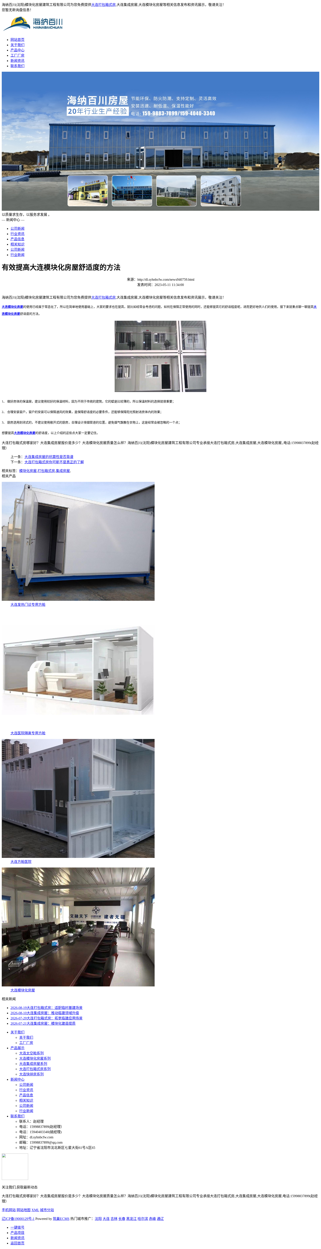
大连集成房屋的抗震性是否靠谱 (48, 457)
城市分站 (47, 1210)
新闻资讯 (17, 61)
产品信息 (17, 239)
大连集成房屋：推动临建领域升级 (44, 1013)
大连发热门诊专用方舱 (27, 604)
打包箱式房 (46, 471)
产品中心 (17, 50)
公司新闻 (17, 228)
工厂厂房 (17, 55)
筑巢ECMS (61, 1219)
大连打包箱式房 (103, 5)
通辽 (160, 1219)
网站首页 (17, 40)
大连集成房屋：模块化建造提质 (43, 1023)
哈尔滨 (143, 1219)
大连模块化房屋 (22, 990)
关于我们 (17, 45)
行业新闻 (17, 255)
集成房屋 (63, 471)
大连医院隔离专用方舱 (27, 733)
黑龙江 (131, 1219)
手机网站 (9, 1210)
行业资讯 (17, 234)
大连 (106, 1219)
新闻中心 (17, 1079)
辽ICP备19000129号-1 (18, 1219)
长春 (121, 1219)
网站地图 (24, 1210)
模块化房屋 (28, 471)
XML (35, 1210)
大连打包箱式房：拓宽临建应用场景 (46, 1018)
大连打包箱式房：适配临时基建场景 (46, 1008)
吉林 (113, 1219)
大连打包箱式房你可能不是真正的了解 (54, 462)
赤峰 (152, 1219)
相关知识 (17, 244)
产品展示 (17, 1048)
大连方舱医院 (20, 862)
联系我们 (17, 66)
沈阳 (98, 1219)
